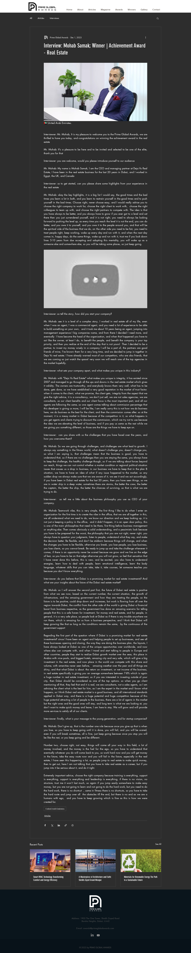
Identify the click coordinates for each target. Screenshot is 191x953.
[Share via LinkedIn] (58, 825)
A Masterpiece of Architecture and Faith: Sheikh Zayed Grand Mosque (95, 878)
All (31, 18)
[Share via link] (65, 825)
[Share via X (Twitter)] (52, 825)
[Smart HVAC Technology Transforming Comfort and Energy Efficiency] (50, 860)
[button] (119, 8)
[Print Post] (72, 825)
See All (158, 844)
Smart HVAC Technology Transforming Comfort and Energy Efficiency (48, 878)
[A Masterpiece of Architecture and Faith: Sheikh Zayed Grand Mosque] (95, 860)
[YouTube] (98, 935)
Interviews (54, 18)
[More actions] (145, 37)
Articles (41, 18)
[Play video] (95, 279)
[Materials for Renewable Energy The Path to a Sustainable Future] (141, 860)
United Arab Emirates (55, 808)
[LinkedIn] (92, 935)
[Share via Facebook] (45, 825)
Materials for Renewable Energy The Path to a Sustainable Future (140, 878)
